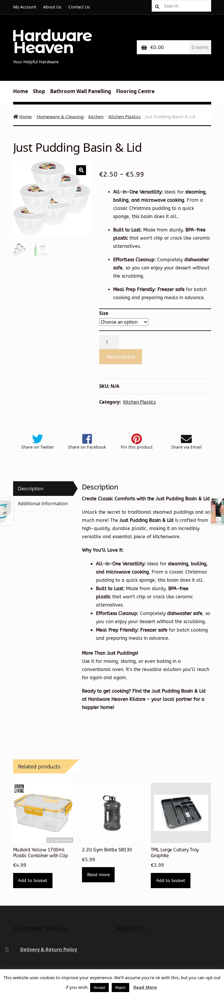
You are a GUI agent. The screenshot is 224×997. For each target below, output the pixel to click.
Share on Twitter (37, 447)
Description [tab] (30, 488)
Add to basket (120, 356)
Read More (145, 987)
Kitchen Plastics (124, 116)
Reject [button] (120, 987)
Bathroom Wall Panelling (80, 91)
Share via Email (186, 447)
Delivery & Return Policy (48, 949)
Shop (39, 91)
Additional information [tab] (43, 503)
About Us (52, 7)
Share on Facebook (87, 447)
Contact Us (79, 7)
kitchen (96, 116)
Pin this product (137, 447)
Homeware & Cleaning (60, 116)
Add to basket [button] (32, 880)
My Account (24, 7)
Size (103, 313)
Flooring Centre (135, 91)
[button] (81, 170)
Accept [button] (99, 987)
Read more (98, 874)
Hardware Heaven (52, 41)
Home (20, 91)
